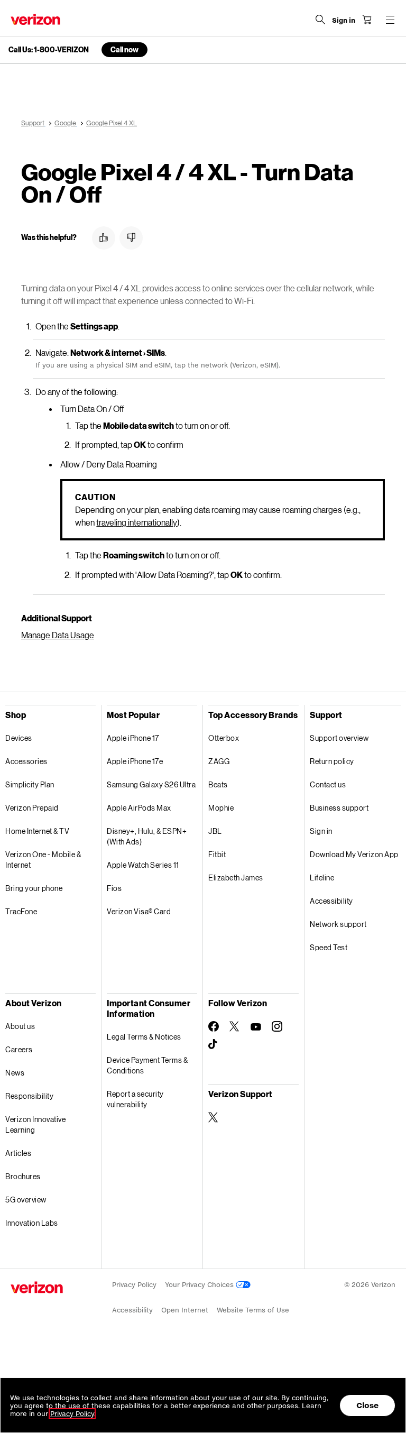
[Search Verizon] (320, 19)
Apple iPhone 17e (135, 761)
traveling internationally (136, 522)
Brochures (23, 1176)
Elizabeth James (235, 877)
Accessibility (331, 900)
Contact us (328, 784)
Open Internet (184, 1310)
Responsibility (29, 1095)
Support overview (339, 737)
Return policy (332, 761)
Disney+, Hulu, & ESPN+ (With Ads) (147, 836)
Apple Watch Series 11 (143, 864)
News (14, 1072)
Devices (18, 737)
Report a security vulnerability (135, 1099)
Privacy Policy (134, 1285)
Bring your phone (33, 888)
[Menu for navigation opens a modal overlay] (390, 19)
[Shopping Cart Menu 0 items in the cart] (367, 19)
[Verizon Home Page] (35, 19)
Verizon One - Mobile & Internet (43, 859)
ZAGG (218, 761)
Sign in (321, 830)
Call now (124, 49)
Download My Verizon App (354, 854)
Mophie (221, 807)
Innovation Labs (31, 1222)
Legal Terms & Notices (144, 1036)
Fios (114, 888)
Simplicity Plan (29, 784)
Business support (339, 807)
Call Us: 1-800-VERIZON (48, 49)
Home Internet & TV (37, 830)
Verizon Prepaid (32, 807)
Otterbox (223, 737)
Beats (218, 784)
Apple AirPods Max (139, 807)
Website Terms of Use (253, 1310)
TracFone (21, 911)
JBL (215, 830)
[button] (103, 238)
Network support (338, 924)
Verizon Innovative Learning (35, 1124)
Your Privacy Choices (200, 1285)
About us (20, 1026)
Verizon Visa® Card (139, 911)
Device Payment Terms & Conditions (147, 1065)
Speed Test (328, 947)
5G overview (26, 1199)
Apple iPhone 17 (133, 737)
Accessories (26, 761)
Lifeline (322, 877)
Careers (19, 1049)
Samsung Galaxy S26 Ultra (151, 784)
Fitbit (217, 854)
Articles (18, 1153)
